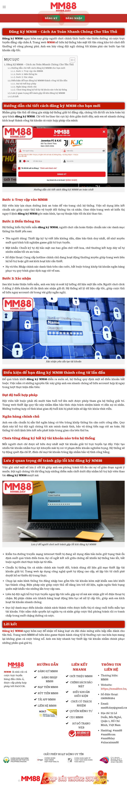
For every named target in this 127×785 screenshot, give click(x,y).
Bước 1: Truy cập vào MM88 (29, 71)
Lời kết (15, 96)
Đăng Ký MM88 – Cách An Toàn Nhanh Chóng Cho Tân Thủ (40, 64)
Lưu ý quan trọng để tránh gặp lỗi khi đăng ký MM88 (38, 93)
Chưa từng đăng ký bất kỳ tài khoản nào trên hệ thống (41, 90)
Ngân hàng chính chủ (26, 87)
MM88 (51, 42)
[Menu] (4, 7)
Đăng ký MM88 (12, 631)
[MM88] (63, 7)
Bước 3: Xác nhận (24, 77)
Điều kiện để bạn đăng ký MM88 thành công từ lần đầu (39, 80)
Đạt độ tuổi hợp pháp (26, 84)
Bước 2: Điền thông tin (26, 74)
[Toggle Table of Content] (70, 60)
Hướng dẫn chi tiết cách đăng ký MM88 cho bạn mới (38, 68)
